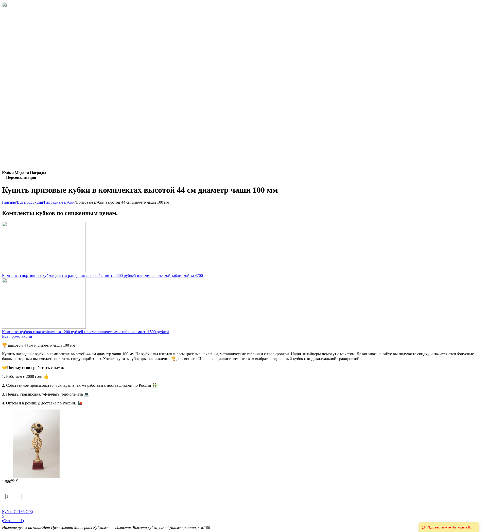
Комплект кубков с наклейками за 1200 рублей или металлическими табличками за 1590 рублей (85, 332)
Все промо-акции (17, 336)
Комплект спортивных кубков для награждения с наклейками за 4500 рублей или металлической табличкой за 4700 (102, 275)
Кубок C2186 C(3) (17, 511)
